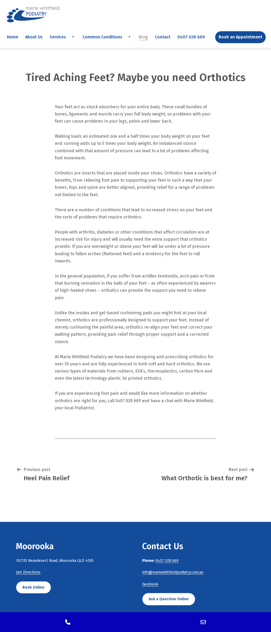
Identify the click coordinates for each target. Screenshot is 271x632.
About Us (34, 36)
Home (12, 36)
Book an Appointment (240, 36)
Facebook (150, 584)
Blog (143, 36)
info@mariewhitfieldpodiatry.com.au (172, 572)
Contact (162, 36)
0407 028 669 (191, 36)
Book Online (33, 587)
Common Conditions (102, 36)
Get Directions (28, 572)
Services (57, 36)
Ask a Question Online (169, 599)
